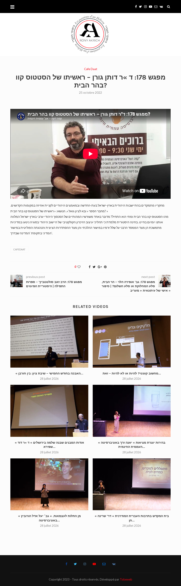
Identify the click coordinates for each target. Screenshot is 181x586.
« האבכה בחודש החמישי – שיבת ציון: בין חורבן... (49, 373)
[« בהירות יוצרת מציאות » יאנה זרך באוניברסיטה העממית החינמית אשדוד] (132, 411)
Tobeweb (126, 579)
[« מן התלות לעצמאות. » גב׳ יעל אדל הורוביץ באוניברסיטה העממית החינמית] (49, 484)
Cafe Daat (90, 69)
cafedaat (19, 249)
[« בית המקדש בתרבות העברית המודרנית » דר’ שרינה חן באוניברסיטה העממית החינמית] (132, 484)
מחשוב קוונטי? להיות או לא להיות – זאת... (132, 373)
